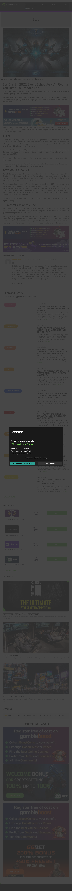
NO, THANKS (50, 463)
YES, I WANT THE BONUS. (22, 463)
